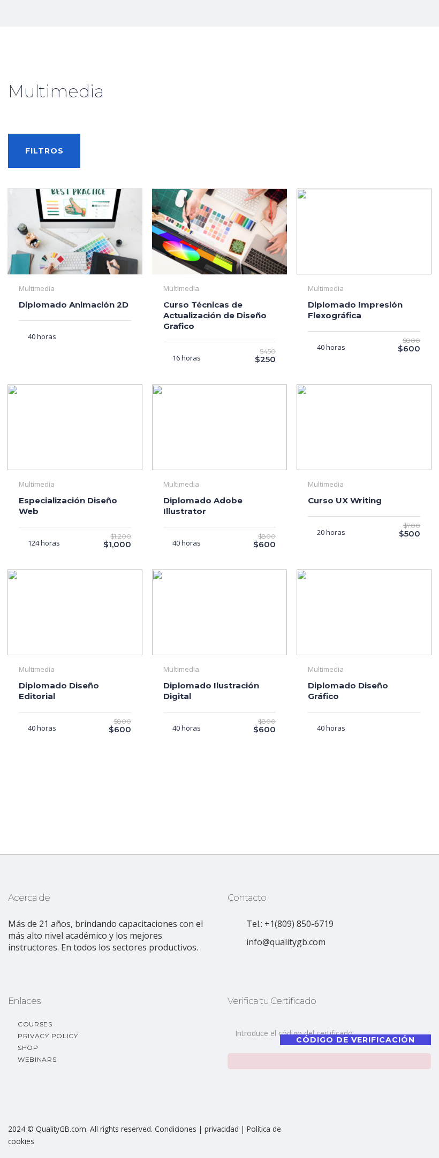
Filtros (44, 151)
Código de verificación (355, 1040)
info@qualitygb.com (286, 942)
